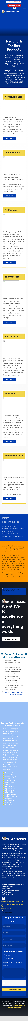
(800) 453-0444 (13, 890)
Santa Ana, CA (9, 801)
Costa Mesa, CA (10, 781)
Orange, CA (8, 799)
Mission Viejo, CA (10, 793)
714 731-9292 (18, 83)
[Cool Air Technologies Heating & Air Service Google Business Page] (14, 712)
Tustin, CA (8, 803)
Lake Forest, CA (9, 787)
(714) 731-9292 (6, 892)
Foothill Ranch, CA (10, 783)
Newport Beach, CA (11, 795)
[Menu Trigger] (24, 9)
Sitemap (15, 1005)
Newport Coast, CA (11, 797)
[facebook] (14, 8)
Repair (8, 955)
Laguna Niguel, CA (11, 791)
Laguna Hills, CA (10, 789)
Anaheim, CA (9, 775)
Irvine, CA (8, 785)
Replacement (10, 958)
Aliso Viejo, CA (9, 773)
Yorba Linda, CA (10, 804)
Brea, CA (7, 779)
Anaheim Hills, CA (10, 777)
